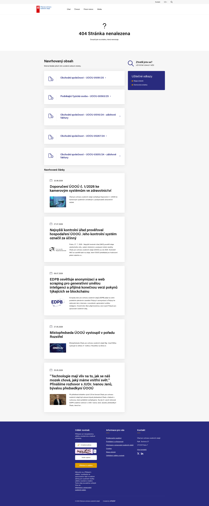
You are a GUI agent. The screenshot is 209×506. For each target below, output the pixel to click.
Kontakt (157, 2)
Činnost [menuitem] (77, 9)
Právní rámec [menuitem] (88, 9)
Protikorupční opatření (113, 438)
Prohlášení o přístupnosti (114, 441)
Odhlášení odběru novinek (115, 455)
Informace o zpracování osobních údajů (119, 445)
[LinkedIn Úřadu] (142, 453)
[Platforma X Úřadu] (138, 453)
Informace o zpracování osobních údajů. (83, 489)
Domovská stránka (140, 85)
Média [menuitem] (99, 9)
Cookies (109, 448)
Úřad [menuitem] (68, 9)
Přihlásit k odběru (86, 465)
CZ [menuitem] (166, 2)
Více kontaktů (142, 449)
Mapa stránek (138, 81)
